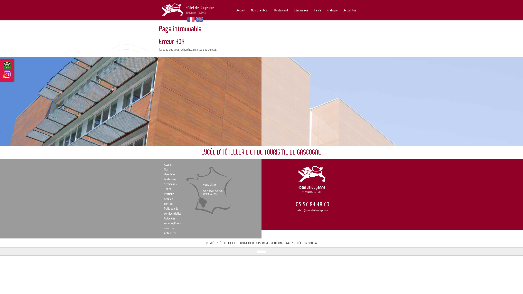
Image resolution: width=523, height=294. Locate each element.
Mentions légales (282, 243)
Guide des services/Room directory (172, 223)
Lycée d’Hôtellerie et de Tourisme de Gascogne (239, 243)
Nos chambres (260, 10)
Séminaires (301, 10)
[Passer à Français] (259, 252)
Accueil (240, 10)
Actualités (349, 10)
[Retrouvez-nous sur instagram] (7, 75)
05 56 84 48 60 (312, 204)
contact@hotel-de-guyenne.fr (313, 210)
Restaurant (281, 10)
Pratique (332, 10)
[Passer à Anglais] (264, 252)
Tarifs (317, 10)
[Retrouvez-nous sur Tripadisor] (7, 67)
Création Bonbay (306, 243)
